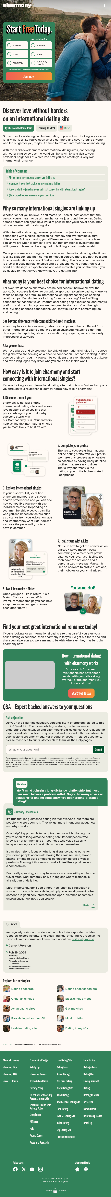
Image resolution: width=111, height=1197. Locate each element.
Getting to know (91, 1095)
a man (16, 54)
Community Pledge (39, 1060)
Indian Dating (63, 1123)
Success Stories (10, 1081)
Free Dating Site (64, 1060)
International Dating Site (68, 1102)
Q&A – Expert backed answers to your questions (31, 195)
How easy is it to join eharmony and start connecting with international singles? (47, 189)
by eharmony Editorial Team (18, 128)
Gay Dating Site (64, 1129)
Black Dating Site (65, 1088)
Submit (98, 749)
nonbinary (18, 62)
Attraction (88, 1102)
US (65, 128)
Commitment (90, 1109)
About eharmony (11, 1060)
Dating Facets (63, 1067)
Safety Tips (35, 1067)
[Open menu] (104, 5)
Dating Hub (89, 1074)
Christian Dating (64, 1081)
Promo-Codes (36, 1135)
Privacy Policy (36, 1088)
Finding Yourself (91, 1081)
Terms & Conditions (39, 1081)
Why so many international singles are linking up (32, 177)
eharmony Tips (10, 1067)
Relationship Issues (93, 1116)
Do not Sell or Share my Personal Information (41, 1097)
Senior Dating (63, 1074)
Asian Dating (63, 1095)
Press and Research (39, 1142)
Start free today (81, 693)
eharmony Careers (38, 1074)
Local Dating (89, 1060)
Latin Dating (62, 1109)
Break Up (88, 1123)
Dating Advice (90, 1067)
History (13, 924)
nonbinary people (42, 63)
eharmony (7, 1044)
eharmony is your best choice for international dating (34, 183)
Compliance (35, 1114)
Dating (87, 1088)
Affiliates (34, 1121)
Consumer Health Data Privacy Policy (40, 1107)
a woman (17, 45)
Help (32, 1128)
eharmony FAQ (10, 1074)
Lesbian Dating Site (66, 1136)
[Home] (17, 5)
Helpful (88, 905)
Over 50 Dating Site (66, 1116)
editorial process (83, 939)
